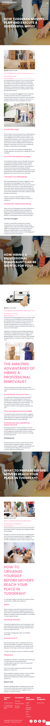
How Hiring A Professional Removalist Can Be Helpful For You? (19, 312)
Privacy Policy (40, 703)
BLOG (27, 714)
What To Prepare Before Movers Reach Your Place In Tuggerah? (17, 522)
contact (6, 200)
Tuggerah (20, 94)
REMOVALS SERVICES (28, 708)
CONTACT (28, 716)
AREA (27, 712)
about (30, 149)
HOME (27, 703)
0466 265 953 (9, 703)
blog (29, 232)
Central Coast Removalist (11, 686)
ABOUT (28, 705)
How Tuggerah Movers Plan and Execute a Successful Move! (19, 75)
